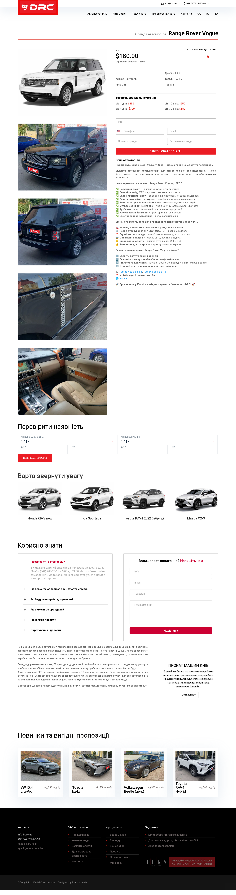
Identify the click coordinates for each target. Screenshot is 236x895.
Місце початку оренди (32, 437)
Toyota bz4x (77, 789)
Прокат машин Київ (188, 665)
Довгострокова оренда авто (81, 853)
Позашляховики (120, 857)
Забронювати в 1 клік (166, 151)
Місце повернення (130, 437)
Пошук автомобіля (35, 457)
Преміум (115, 851)
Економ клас (118, 834)
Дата (23, 447)
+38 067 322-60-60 (196, 3)
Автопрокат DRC (97, 13)
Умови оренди (80, 840)
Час (73, 447)
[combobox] (67, 442)
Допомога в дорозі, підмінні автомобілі (173, 840)
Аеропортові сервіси (161, 845)
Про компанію (80, 834)
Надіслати (171, 630)
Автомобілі (119, 13)
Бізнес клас (117, 845)
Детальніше (188, 694)
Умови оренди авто (163, 13)
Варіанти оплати (82, 845)
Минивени (116, 862)
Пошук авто (139, 13)
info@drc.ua (171, 3)
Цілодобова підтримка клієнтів (167, 834)
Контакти (186, 13)
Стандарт (116, 840)
